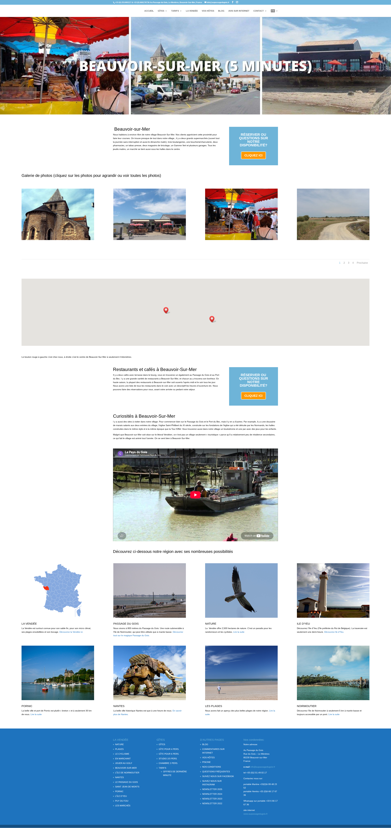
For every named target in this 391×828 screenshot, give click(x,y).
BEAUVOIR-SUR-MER (126, 768)
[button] (166, 310)
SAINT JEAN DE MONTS (127, 786)
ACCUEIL (149, 11)
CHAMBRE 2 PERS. (168, 763)
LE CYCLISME (122, 754)
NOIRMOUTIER (306, 706)
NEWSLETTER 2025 (212, 789)
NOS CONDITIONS (211, 767)
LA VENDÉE (192, 11)
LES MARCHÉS (122, 805)
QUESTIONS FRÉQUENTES (216, 771)
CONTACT (258, 11)
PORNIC (27, 706)
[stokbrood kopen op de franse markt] (241, 239)
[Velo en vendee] (333, 239)
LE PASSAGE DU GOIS (126, 782)
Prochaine (362, 263)
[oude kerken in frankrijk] (58, 239)
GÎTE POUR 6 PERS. (169, 754)
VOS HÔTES (208, 11)
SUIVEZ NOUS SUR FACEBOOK (218, 776)
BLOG (221, 11)
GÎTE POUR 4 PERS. (169, 749)
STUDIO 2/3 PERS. (168, 758)
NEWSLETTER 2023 (212, 798)
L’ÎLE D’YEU (121, 796)
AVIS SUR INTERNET (238, 11)
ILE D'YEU (303, 623)
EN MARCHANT (123, 758)
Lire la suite (238, 632)
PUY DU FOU (121, 801)
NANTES (118, 706)
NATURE (210, 623)
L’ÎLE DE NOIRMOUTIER (127, 772)
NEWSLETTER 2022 (212, 803)
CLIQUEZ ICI (253, 155)
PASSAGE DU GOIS (126, 623)
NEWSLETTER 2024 (212, 794)
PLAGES (119, 749)
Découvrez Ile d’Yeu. (334, 632)
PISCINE (206, 762)
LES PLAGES (213, 706)
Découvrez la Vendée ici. (71, 632)
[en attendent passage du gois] (149, 239)
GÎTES (161, 11)
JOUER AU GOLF (123, 763)
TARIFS (175, 11)
